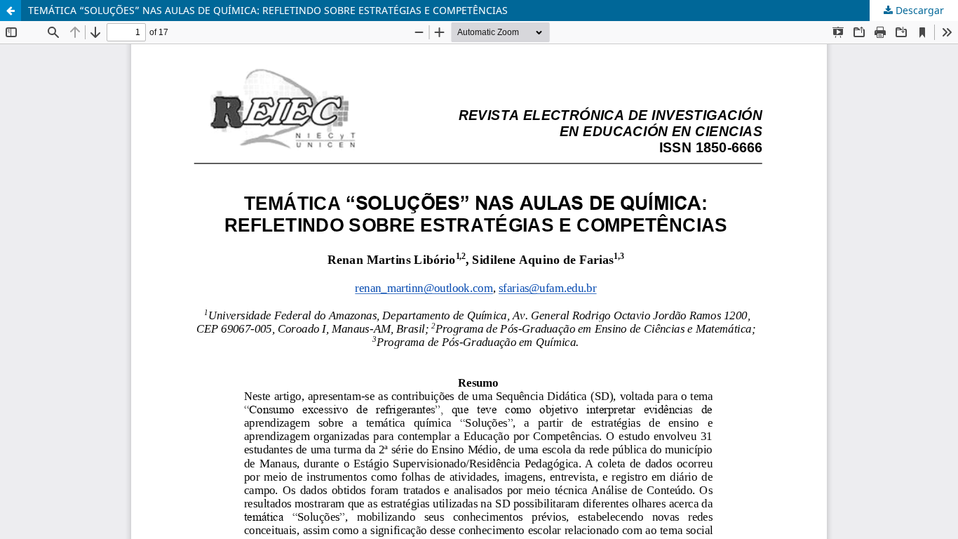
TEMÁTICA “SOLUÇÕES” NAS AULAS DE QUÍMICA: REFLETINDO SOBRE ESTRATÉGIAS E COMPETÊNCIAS (268, 10)
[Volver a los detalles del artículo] (10, 10)
